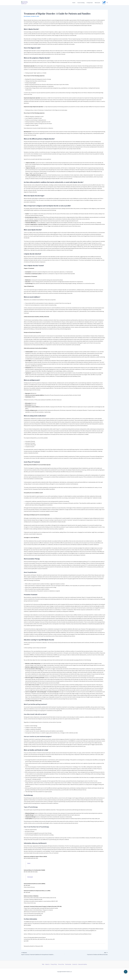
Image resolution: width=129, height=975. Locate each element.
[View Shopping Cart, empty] (103, 2)
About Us (47, 964)
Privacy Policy (54, 964)
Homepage (30, 877)
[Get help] (125, 971)
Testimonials (68, 964)
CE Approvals (90, 2)
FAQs (43, 964)
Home (73, 2)
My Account (97, 2)
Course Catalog (80, 2)
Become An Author (82, 964)
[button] (107, 3)
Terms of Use (61, 964)
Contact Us (74, 964)
